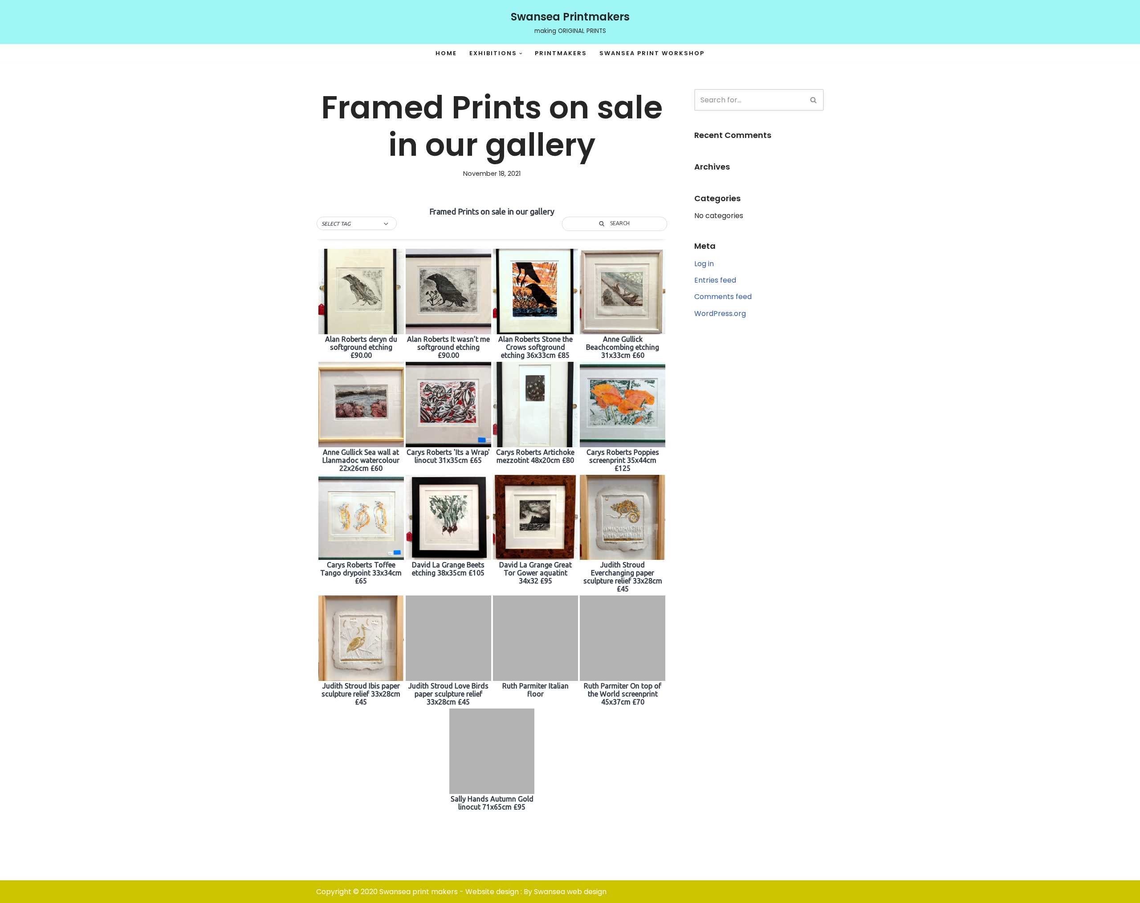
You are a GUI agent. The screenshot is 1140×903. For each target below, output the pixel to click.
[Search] (814, 100)
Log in (704, 264)
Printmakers (561, 53)
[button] (520, 53)
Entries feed (715, 280)
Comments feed (723, 297)
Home (446, 53)
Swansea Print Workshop (651, 53)
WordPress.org (720, 313)
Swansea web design (570, 892)
